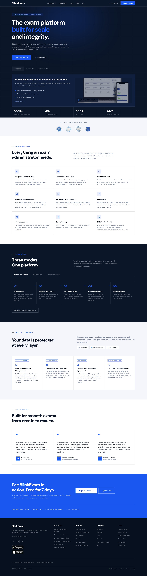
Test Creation (80, 536)
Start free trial (20, 58)
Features (62, 3)
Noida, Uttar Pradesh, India (19, 536)
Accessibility (122, 542)
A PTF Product (27, 569)
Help (133, 569)
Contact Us (121, 545)
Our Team (100, 532)
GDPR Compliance (124, 536)
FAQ (77, 3)
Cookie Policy (122, 539)
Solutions (50, 3)
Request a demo (85, 491)
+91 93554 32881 (17, 562)
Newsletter (100, 539)
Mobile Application (82, 545)
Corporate (30, 69)
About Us (100, 529)
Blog (71, 3)
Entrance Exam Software (62, 538)
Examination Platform (61, 535)
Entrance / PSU (44, 69)
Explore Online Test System (24, 310)
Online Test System (21, 274)
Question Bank (80, 529)
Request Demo (127, 3)
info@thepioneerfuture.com (45, 562)
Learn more (19, 102)
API (83, 3)
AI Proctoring (58, 544)
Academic (18, 69)
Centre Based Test (53, 274)
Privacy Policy (122, 532)
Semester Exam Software (62, 541)
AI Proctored (37, 274)
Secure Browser (59, 548)
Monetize (79, 539)
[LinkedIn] (13, 541)
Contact (128, 569)
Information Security (103, 542)
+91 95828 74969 (29, 562)
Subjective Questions (82, 532)
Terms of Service (123, 529)
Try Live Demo (113, 3)
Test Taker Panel (81, 542)
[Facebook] (22, 541)
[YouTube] (18, 541)
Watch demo (41, 58)
